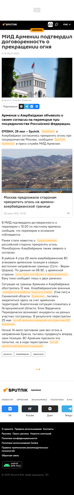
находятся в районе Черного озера (27, 292)
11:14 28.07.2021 (10, 53)
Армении (37, 296)
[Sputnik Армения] (10, 25)
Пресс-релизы (21, 433)
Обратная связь (10, 455)
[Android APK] (12, 465)
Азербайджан (22, 354)
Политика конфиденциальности (19, 438)
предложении (47, 240)
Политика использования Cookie (20, 442)
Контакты (48, 429)
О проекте (7, 429)
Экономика (39, 399)
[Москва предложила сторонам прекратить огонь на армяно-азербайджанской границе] (37, 171)
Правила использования (28, 429)
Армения (48, 131)
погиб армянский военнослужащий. (30, 344)
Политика (57, 399)
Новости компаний (40, 433)
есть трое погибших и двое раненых (41, 274)
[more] (68, 213)
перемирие (38, 354)
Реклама (6, 433)
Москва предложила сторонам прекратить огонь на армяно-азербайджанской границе (30, 201)
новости (7, 399)
